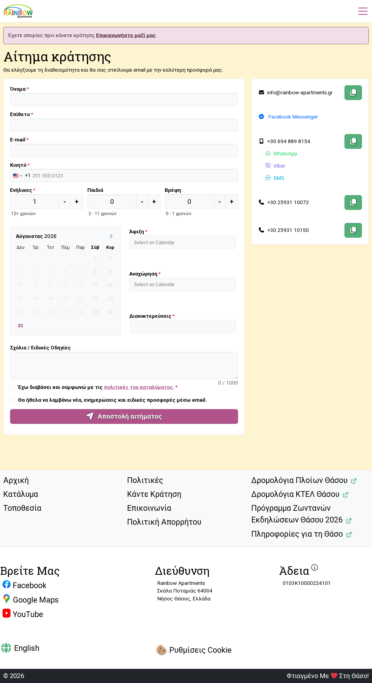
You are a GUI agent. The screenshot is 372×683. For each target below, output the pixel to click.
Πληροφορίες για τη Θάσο (297, 534)
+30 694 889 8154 (288, 141)
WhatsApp (285, 153)
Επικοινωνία (149, 508)
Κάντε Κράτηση (154, 494)
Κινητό (18, 165)
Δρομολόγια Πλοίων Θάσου (299, 480)
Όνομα (18, 89)
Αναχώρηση (143, 274)
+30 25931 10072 (287, 202)
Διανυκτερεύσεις (150, 316)
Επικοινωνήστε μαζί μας (126, 35)
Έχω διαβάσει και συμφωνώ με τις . (96, 387)
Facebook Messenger (292, 117)
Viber (279, 166)
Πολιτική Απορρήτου (164, 522)
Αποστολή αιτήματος (129, 416)
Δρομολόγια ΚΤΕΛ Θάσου (295, 494)
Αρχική (16, 480)
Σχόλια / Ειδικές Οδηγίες (40, 347)
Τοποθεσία (22, 508)
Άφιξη (136, 231)
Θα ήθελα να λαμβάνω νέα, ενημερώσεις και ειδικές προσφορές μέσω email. (112, 400)
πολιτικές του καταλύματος (138, 387)
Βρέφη (173, 190)
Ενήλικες (21, 190)
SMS (278, 178)
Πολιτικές (145, 480)
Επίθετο (20, 114)
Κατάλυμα (20, 494)
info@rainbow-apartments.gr (299, 92)
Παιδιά (95, 190)
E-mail (17, 140)
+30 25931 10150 (287, 230)
